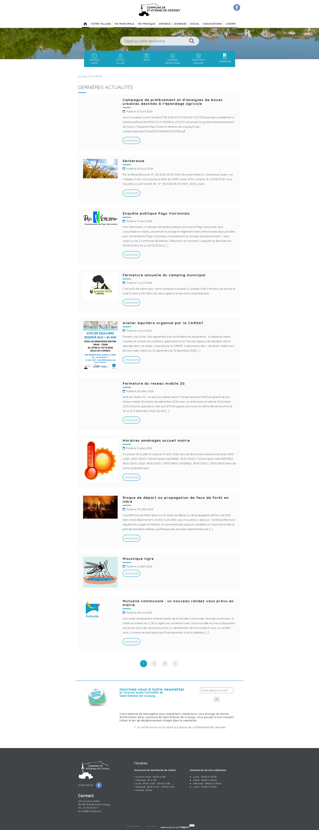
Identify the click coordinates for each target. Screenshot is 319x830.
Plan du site (151, 826)
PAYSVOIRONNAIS (224, 60)
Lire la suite (131, 140)
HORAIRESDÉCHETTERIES (172, 61)
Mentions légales (133, 826)
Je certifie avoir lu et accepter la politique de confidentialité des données (181, 727)
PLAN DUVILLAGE (120, 61)
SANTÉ (146, 60)
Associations (212, 23)
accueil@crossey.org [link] (89, 811)
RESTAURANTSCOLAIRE (198, 61)
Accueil (82, 76)
